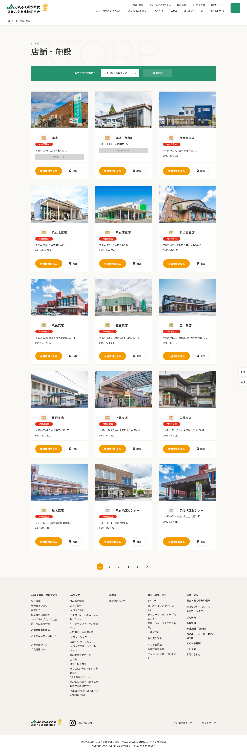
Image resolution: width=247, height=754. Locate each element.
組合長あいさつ (39, 605)
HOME (10, 20)
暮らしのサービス (193, 11)
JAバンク (158, 11)
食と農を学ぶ (217, 11)
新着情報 (191, 623)
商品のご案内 (77, 601)
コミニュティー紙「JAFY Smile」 (200, 635)
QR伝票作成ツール (80, 677)
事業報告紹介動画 (40, 614)
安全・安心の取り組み (160, 5)
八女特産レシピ (39, 649)
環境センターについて (198, 606)
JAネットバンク (78, 637)
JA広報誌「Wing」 (197, 628)
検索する (157, 73)
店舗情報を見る (48, 171)
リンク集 (191, 649)
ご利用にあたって (183, 723)
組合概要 (35, 601)
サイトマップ (209, 723)
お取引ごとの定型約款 (81, 632)
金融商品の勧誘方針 (80, 654)
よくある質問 (198, 5)
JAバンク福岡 (77, 610)
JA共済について (117, 601)
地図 (75, 171)
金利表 (73, 659)
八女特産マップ (39, 644)
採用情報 (181, 5)
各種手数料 (76, 605)
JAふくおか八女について (108, 11)
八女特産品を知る (137, 11)
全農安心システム (196, 611)
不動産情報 (153, 632)
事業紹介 (35, 610)
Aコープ (152, 601)
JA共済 (173, 11)
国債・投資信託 (78, 664)
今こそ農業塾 (155, 644)
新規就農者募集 (156, 649)
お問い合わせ (217, 5)
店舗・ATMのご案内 (80, 641)
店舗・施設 (138, 5)
